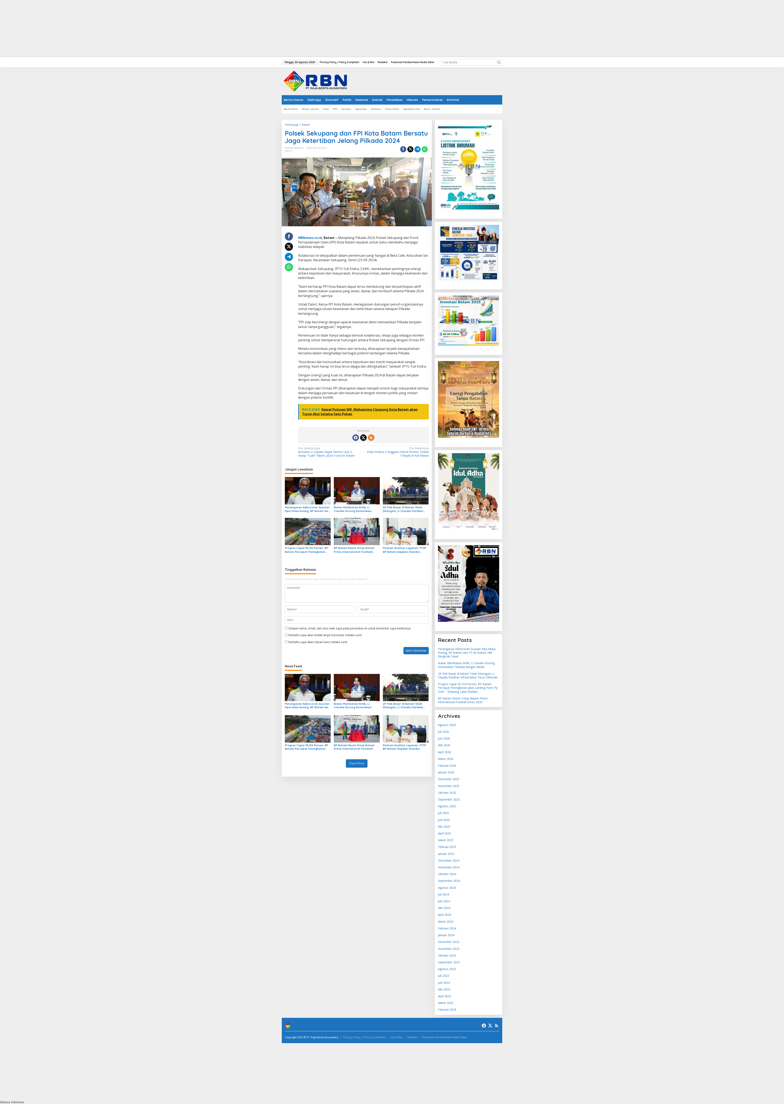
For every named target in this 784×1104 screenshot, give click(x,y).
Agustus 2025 (447, 806)
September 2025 (449, 799)
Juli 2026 (443, 732)
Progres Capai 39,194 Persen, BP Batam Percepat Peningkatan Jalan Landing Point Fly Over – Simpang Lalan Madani (306, 549)
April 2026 (444, 752)
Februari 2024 (447, 928)
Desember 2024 (448, 860)
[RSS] (371, 437)
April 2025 (444, 833)
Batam (288, 150)
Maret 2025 (445, 840)
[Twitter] (363, 437)
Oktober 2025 (447, 793)
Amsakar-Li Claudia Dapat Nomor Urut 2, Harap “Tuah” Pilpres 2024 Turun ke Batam (326, 451)
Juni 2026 (444, 738)
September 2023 (449, 962)
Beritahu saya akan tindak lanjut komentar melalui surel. (325, 635)
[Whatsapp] (425, 149)
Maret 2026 (445, 759)
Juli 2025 (443, 813)
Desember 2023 (448, 942)
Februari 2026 (447, 765)
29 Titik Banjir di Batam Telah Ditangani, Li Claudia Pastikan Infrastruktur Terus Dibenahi (403, 509)
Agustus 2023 (447, 969)
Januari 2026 (446, 772)
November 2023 (448, 949)
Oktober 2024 (447, 874)
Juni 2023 (444, 983)
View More (356, 763)
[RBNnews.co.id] (318, 81)
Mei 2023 (444, 989)
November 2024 (448, 867)
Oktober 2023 (447, 955)
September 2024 (449, 881)
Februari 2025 (447, 847)
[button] (498, 62)
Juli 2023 (443, 976)
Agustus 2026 (447, 725)
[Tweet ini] (410, 149)
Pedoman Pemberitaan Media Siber (444, 1037)
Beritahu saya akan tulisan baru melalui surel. (318, 642)
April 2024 (444, 915)
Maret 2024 (445, 921)
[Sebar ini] (403, 149)
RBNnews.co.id (310, 237)
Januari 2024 (446, 935)
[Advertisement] (122, 28)
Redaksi (412, 1037)
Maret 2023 (445, 1003)
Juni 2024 (444, 901)
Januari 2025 (446, 854)
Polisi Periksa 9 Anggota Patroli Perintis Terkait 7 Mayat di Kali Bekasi (398, 451)
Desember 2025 (448, 779)
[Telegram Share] (417, 149)
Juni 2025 (444, 820)
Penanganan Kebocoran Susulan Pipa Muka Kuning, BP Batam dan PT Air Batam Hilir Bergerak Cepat (307, 509)
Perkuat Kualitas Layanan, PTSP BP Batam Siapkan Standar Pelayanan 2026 (404, 549)
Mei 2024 (444, 908)
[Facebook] (355, 437)
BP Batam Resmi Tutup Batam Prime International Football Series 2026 (354, 549)
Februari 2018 (447, 1009)
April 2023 (444, 996)
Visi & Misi (396, 1037)
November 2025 (448, 786)
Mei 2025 (444, 827)
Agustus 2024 (447, 888)
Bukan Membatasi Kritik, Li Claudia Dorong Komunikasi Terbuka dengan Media (352, 509)
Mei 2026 (444, 745)
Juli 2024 (443, 894)
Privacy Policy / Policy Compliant (364, 1037)
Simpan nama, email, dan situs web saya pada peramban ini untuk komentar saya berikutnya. (349, 628)
